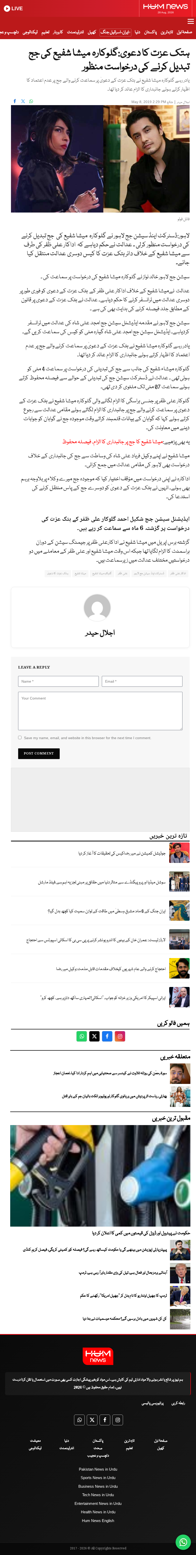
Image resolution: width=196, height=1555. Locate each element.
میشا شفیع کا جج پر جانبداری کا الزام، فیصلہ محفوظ (112, 442)
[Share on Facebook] (15, 101)
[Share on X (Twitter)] (23, 101)
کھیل (92, 32)
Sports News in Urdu (98, 1477)
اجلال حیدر (183, 102)
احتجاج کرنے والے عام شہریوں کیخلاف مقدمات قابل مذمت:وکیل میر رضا (111, 969)
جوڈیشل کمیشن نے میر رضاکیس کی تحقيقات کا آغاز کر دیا (122, 853)
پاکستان (150, 32)
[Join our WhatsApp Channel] (183, 1542)
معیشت (35, 1441)
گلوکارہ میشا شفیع (102, 573)
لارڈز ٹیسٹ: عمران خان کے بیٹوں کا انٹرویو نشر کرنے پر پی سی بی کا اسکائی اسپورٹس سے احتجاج (96, 940)
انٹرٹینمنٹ (75, 32)
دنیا (137, 32)
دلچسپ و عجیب (98, 1456)
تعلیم (45, 32)
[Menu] (191, 24)
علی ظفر (122, 573)
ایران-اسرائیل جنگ (115, 32)
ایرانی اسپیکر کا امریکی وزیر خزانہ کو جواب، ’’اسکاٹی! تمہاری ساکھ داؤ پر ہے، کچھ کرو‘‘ (103, 998)
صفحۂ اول (184, 32)
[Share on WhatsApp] (31, 101)
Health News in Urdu (98, 1512)
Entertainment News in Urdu (98, 1503)
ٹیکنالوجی (30, 32)
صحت (98, 1448)
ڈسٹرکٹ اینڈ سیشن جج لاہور (149, 573)
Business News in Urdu (98, 1486)
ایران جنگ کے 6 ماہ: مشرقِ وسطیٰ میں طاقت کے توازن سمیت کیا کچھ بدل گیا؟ (107, 911)
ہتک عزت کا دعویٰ (57, 573)
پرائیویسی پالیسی (153, 1403)
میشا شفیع (80, 573)
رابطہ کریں (178, 1403)
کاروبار (58, 32)
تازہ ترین (167, 32)
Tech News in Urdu (98, 1495)
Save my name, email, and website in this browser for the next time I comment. (87, 738)
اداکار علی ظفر (178, 573)
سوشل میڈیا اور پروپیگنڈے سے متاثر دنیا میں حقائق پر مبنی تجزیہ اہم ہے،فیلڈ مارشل (102, 882)
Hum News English (98, 1520)
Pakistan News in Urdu (98, 1469)
